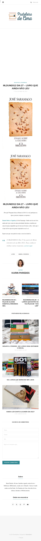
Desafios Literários (20, 82)
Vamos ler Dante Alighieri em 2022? (20, 411)
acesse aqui (28, 246)
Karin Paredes (21, 273)
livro (13, 254)
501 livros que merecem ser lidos (20, 380)
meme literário (24, 254)
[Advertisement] (20, 55)
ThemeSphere (29, 534)
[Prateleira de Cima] (20, 16)
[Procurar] (31, 2)
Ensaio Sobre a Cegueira (9, 220)
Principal (21, 537)
